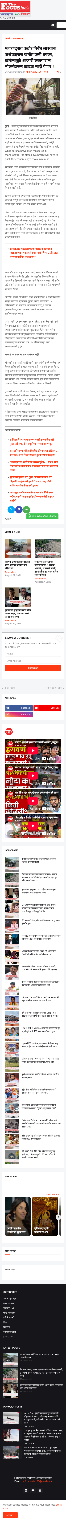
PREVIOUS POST (54, 688)
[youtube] (33, 1490)
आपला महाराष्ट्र (9, 1298)
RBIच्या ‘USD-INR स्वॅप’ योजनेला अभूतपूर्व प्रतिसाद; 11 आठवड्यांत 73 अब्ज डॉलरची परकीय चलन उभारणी (38, 1154)
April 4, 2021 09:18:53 (37, 71)
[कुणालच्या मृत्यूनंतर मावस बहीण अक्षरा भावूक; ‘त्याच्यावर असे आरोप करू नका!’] (10, 1391)
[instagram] (40, 1490)
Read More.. (11, 572)
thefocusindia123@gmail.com (36, 1481)
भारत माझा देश (9, 1313)
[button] (54, 25)
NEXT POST (9, 688)
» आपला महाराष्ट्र (17, 38)
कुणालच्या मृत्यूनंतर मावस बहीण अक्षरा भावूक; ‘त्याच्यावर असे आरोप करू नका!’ (18, 613)
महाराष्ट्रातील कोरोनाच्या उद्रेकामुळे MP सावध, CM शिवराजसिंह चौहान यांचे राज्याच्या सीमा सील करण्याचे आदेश (34, 466)
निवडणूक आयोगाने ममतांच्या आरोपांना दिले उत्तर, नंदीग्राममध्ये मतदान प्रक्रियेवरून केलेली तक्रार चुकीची (32, 496)
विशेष (5, 1322)
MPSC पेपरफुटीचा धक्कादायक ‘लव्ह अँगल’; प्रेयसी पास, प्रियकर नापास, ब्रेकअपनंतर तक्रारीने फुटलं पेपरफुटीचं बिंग (39, 908)
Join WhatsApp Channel (44, 516)
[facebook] (26, 1490)
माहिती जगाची (8, 1317)
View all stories (53, 1194)
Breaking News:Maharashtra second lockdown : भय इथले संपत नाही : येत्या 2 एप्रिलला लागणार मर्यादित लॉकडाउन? (34, 252)
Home (7, 38)
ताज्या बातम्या (8, 1303)
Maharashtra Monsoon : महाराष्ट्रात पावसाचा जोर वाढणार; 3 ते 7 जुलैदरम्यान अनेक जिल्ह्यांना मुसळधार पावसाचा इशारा (42, 1450)
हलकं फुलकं (8, 1336)
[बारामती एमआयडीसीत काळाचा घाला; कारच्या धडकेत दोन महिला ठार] (10, 1360)
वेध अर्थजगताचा (9, 1332)
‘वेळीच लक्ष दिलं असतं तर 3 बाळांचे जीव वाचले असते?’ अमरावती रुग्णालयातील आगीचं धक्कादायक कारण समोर (41, 1123)
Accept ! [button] (10, 1515)
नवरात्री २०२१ (9, 1308)
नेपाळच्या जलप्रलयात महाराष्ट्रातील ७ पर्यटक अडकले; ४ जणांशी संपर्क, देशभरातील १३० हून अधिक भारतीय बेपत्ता (46, 568)
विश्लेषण (6, 1327)
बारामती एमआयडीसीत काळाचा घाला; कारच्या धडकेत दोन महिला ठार (17, 565)
